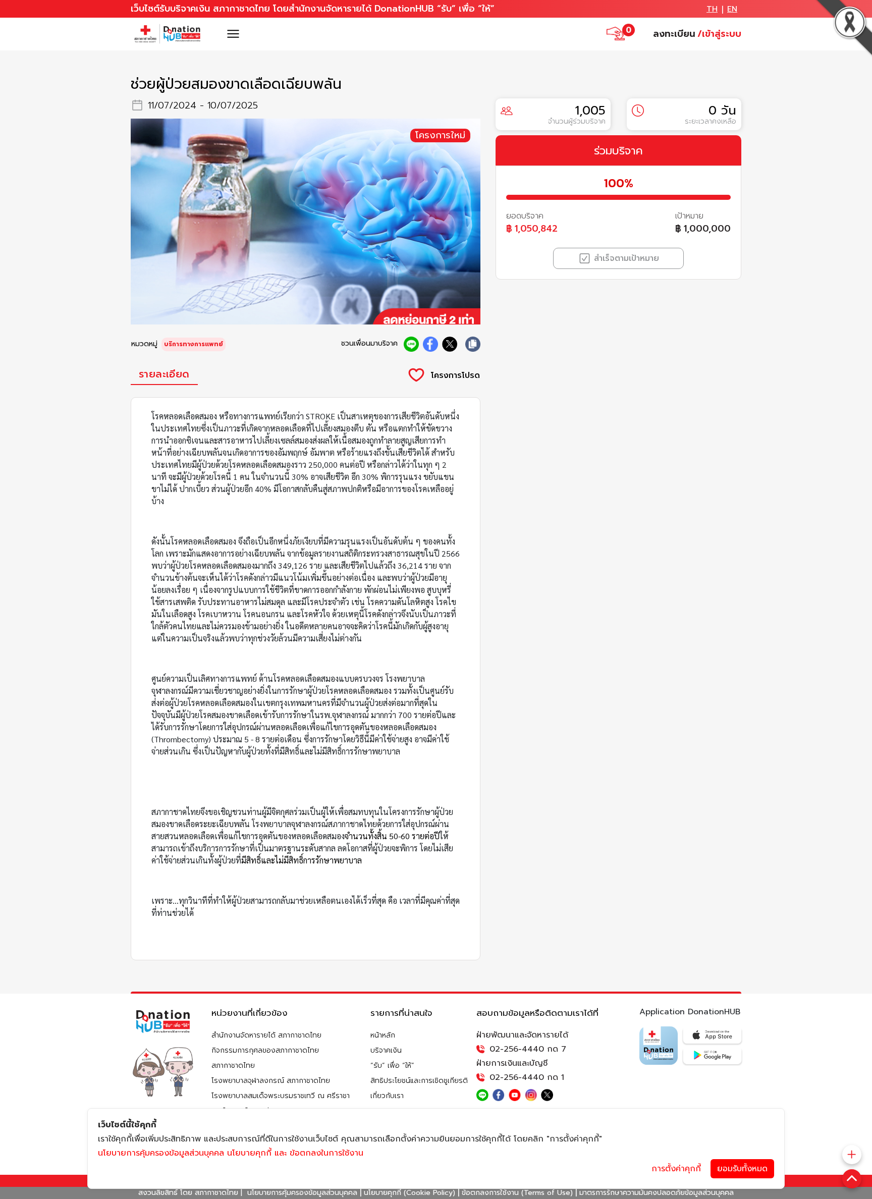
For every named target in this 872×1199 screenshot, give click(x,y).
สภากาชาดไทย (233, 1065)
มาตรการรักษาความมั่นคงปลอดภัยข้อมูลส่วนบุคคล (656, 1192)
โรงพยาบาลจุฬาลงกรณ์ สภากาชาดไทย (270, 1080)
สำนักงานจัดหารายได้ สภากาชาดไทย (266, 1035)
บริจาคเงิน (386, 1050)
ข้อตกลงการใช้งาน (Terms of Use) (517, 1192)
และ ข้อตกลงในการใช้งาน (319, 1153)
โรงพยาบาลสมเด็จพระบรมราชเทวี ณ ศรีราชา (280, 1096)
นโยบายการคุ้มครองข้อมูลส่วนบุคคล (302, 1192)
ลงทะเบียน (674, 34)
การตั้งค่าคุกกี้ (676, 1169)
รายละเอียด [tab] (164, 374)
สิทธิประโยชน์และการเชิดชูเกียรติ (419, 1080)
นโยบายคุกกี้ (249, 1153)
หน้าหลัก (382, 1035)
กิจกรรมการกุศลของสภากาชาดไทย (265, 1050)
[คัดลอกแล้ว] (472, 344)
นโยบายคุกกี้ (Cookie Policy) (409, 1192)
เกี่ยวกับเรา (387, 1096)
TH (712, 9)
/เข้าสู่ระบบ (719, 34)
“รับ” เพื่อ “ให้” (392, 1065)
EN (732, 9)
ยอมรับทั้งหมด (742, 1169)
